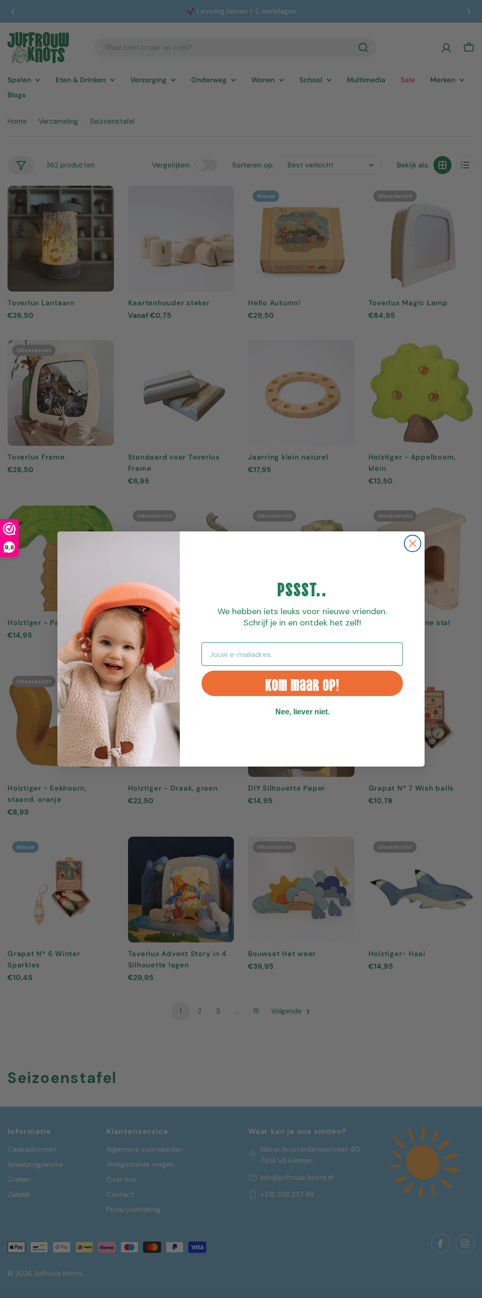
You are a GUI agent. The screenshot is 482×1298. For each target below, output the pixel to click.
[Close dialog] (412, 543)
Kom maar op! (302, 683)
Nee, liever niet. (302, 712)
